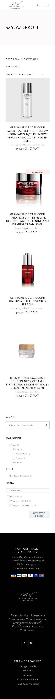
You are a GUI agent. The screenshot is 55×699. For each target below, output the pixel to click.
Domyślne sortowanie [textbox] (20, 74)
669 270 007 (35, 567)
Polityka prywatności (28, 683)
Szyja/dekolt (24, 144)
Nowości (27, 675)
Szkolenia (28, 670)
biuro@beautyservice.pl (32, 560)
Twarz (34, 144)
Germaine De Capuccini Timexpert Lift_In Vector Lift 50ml (27, 301)
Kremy (18, 228)
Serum (14, 144)
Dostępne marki (27, 666)
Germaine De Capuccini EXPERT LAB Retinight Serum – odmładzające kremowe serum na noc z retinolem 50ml (27, 134)
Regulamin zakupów (27, 679)
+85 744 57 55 (32, 564)
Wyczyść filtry (39, 514)
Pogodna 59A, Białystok (31, 556)
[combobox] (23, 74)
